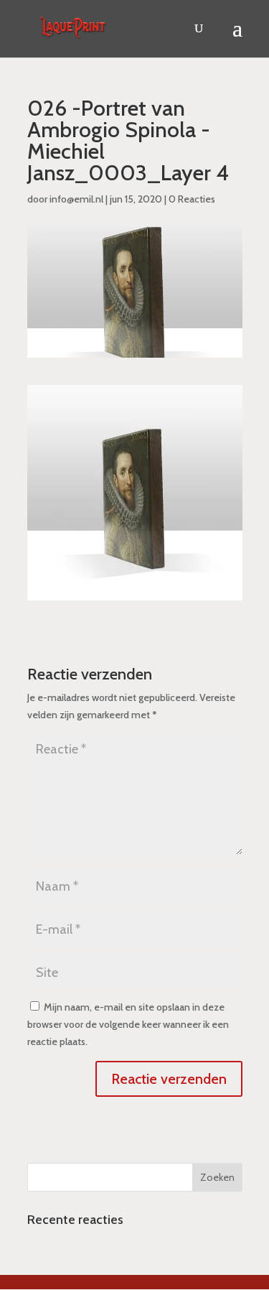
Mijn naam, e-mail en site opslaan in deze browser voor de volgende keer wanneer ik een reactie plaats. (128, 1024)
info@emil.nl (76, 198)
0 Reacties (192, 198)
